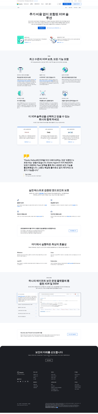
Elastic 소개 (35, 374)
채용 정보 (35, 384)
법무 (52, 384)
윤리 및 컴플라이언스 (55, 390)
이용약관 (20, 403)
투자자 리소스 (77, 374)
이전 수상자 (77, 384)
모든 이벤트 (77, 389)
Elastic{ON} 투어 (78, 386)
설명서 (50, 3)
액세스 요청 (53, 377)
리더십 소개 (35, 375)
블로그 (34, 377)
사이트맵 (29, 403)
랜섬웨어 (74, 205)
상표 (17, 403)
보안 (18, 7)
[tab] (27, 298)
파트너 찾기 (53, 374)
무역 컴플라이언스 (54, 389)
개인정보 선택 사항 (53, 407)
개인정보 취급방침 (24, 403)
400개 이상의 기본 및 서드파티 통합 (46, 80)
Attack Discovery (21, 296)
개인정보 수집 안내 (48, 407)
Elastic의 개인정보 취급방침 (56, 387)
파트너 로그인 (53, 375)
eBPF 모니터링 (70, 263)
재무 (75, 377)
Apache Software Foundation (49, 406)
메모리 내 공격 (39, 216)
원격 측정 (41, 193)
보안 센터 (53, 386)
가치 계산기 (75, 7)
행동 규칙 (69, 216)
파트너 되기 (53, 379)
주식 (75, 379)
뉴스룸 (34, 379)
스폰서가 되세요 (78, 387)
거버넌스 (76, 375)
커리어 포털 (35, 386)
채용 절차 (35, 387)
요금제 (46, 3)
